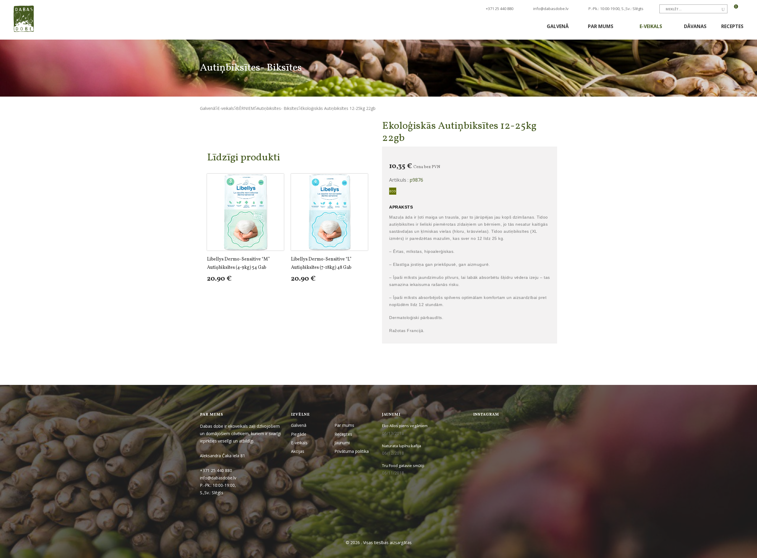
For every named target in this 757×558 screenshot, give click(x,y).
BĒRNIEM (245, 108)
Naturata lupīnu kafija (401, 445)
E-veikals (651, 26)
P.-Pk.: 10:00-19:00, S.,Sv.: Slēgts (615, 8)
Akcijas (297, 451)
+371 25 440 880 (499, 8)
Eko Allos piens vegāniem (405, 425)
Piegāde (298, 434)
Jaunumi (342, 442)
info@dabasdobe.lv (551, 8)
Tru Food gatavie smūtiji (403, 465)
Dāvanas (695, 26)
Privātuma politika (351, 451)
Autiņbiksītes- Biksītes (277, 108)
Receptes (732, 26)
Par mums (601, 26)
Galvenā (558, 26)
